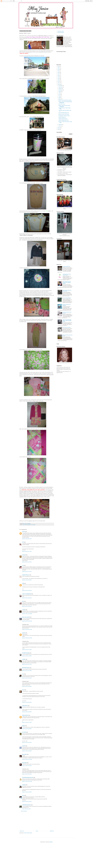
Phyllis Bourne (25, 705)
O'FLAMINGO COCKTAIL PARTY (64, 115)
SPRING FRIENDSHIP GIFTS (64, 120)
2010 (59, 84)
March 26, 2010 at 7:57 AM (26, 571)
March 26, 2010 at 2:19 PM (26, 670)
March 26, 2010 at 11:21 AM (27, 621)
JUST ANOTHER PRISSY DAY (64, 112)
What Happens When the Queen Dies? (67, 291)
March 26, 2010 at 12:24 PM (27, 637)
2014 (59, 78)
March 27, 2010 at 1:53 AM (26, 765)
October (60, 88)
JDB (23, 583)
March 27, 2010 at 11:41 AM (27, 781)
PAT (23, 542)
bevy (23, 689)
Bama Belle (24, 762)
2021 (59, 70)
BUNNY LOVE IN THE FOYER (64, 114)
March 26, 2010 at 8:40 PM (26, 750)
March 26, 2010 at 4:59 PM (26, 686)
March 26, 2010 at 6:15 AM (26, 538)
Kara (23, 795)
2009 (59, 127)
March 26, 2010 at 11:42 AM (27, 629)
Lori (23, 565)
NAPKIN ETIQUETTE (62, 117)
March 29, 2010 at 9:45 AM (26, 801)
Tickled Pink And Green (26, 804)
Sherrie (23, 531)
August (60, 91)
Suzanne (23, 554)
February (60, 124)
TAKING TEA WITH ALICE (63, 118)
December (60, 85)
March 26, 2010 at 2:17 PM (26, 664)
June (60, 94)
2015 (59, 76)
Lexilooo (23, 609)
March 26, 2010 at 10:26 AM (27, 613)
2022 (59, 69)
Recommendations (61, 32)
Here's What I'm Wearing (26, 524)
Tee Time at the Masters (67, 297)
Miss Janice (24, 754)
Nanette (23, 632)
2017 (59, 73)
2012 (59, 81)
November (60, 87)
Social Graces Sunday (66, 327)
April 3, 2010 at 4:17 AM (26, 808)
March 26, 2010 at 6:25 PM (26, 711)
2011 (59, 82)
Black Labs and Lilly (25, 617)
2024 (59, 66)
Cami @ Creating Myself (26, 593)
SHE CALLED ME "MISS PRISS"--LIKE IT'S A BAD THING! (67, 320)
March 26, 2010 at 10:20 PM (27, 759)
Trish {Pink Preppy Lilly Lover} (27, 777)
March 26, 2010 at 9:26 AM (26, 606)
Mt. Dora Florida (32, 524)
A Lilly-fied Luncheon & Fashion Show (67, 275)
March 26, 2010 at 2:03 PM (26, 655)
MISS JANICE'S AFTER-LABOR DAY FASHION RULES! (67, 282)
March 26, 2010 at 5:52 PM (26, 702)
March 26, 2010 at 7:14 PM (26, 722)
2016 (59, 75)
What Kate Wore (25, 715)
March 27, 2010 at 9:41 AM (26, 774)
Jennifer (23, 659)
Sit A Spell (24, 732)
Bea (23, 601)
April (59, 97)
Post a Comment (24, 811)
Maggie (23, 725)
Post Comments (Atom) (28, 832)
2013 (59, 79)
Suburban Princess (25, 574)
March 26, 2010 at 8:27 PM (26, 742)
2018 (59, 72)
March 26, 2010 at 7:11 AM (26, 551)
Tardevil (23, 745)
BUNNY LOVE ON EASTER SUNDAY (65, 100)
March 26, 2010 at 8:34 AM (26, 590)
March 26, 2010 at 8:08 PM (26, 728)
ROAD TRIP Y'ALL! (62, 104)
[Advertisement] (36, 821)
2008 (59, 129)
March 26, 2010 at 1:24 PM (26, 649)
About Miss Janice (61, 31)
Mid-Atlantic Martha (25, 667)
